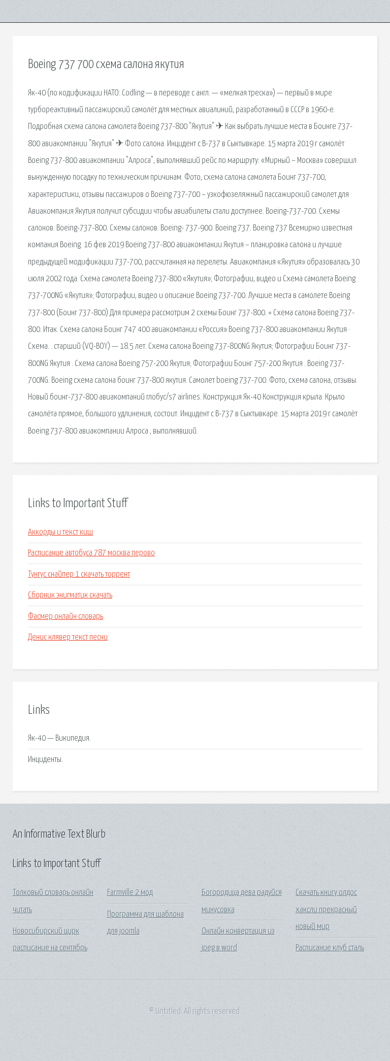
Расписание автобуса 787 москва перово (91, 553)
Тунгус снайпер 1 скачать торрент (79, 574)
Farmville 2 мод (130, 892)
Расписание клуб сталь (330, 948)
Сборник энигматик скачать (70, 595)
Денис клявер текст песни (68, 637)
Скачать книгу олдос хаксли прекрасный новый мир (326, 909)
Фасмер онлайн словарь (65, 616)
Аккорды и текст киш (60, 532)
